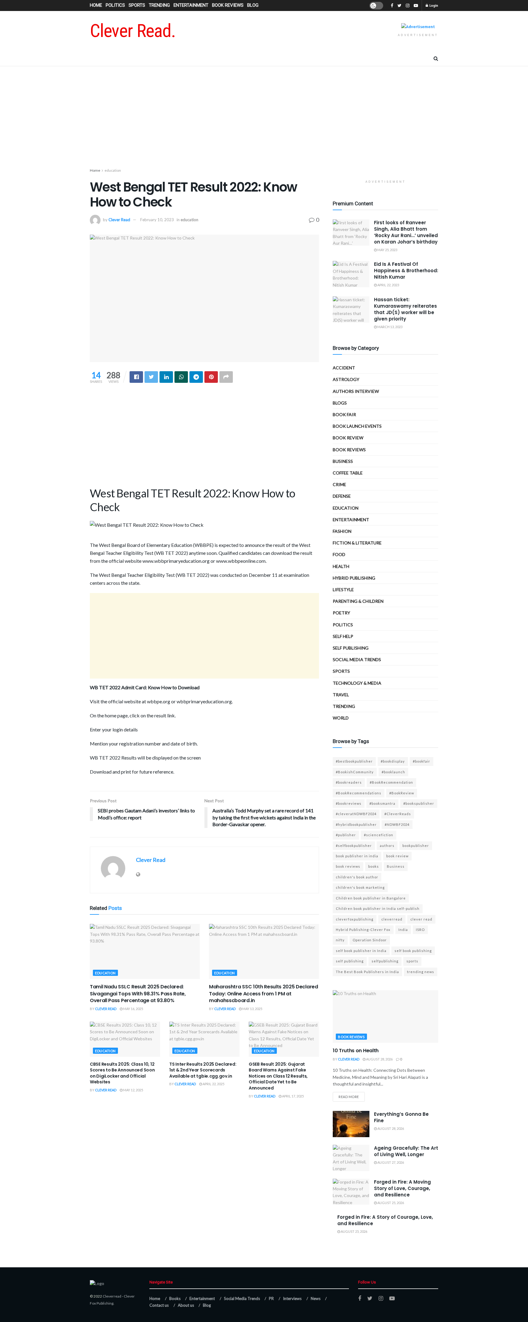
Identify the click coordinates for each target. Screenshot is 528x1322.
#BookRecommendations (358, 793)
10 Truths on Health (356, 1050)
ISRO (420, 930)
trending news (420, 972)
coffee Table (348, 472)
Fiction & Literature (357, 542)
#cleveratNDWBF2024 (356, 814)
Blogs (340, 402)
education (113, 170)
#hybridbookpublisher (356, 824)
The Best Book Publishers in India (367, 972)
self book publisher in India (361, 951)
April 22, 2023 (388, 285)
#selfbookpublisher (354, 846)
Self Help (343, 636)
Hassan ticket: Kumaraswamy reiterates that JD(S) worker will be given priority (405, 309)
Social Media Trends (242, 1298)
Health (341, 566)
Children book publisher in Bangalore (371, 898)
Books (175, 1298)
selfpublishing (385, 961)
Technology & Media (357, 683)
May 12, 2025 (133, 1090)
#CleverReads (397, 814)
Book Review (348, 437)
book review (397, 856)
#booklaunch (393, 772)
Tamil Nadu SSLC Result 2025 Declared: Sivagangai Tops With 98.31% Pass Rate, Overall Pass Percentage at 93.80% (138, 993)
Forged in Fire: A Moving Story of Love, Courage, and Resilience (402, 1188)
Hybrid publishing (354, 577)
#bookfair (421, 761)
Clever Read (119, 219)
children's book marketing (360, 887)
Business (343, 461)
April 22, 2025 (213, 1084)
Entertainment (191, 5)
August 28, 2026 (379, 1059)
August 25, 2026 (390, 1203)
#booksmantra (382, 803)
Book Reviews (228, 5)
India (403, 930)
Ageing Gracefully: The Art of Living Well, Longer (406, 1151)
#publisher (346, 835)
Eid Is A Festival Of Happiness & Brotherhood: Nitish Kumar (406, 270)
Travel (341, 694)
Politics (115, 5)
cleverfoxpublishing (354, 919)
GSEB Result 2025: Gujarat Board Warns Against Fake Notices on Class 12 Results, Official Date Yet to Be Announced (278, 1076)
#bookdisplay (393, 761)
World (341, 717)
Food (339, 554)
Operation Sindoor (370, 940)
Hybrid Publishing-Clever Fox (363, 930)
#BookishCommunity (355, 772)
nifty (340, 940)
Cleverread (112, 1296)
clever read (421, 919)
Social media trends (357, 659)
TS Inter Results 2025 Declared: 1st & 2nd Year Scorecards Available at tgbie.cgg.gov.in (202, 1070)
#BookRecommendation (391, 782)
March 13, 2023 (389, 327)
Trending (159, 5)
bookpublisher (415, 846)
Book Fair (344, 414)
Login (433, 5)
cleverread (391, 919)
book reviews (348, 866)
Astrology (346, 379)
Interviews (292, 1298)
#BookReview (401, 793)
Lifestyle (343, 589)
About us (186, 1305)
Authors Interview (356, 391)
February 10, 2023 (157, 219)
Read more (349, 1097)
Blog (252, 5)
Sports (137, 5)
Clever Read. (133, 31)
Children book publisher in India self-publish (378, 908)
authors (387, 846)
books (373, 866)
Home (96, 5)
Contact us (159, 1305)
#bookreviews (348, 803)
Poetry (341, 612)
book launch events (357, 426)
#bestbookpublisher (354, 761)
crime (339, 484)
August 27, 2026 (390, 1162)
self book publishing (413, 951)
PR (271, 1298)
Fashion (342, 531)
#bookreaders (349, 782)
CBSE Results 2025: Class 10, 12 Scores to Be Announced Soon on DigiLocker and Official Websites (122, 1073)
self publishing (351, 647)
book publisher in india (357, 856)
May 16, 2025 (133, 1009)
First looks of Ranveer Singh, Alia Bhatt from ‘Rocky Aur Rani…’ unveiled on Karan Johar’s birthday (406, 232)
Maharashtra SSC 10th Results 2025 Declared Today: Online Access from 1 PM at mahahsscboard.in (263, 993)
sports (412, 961)
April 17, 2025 (292, 1096)
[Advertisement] (264, 118)
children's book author (357, 877)
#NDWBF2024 (397, 824)
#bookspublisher (418, 803)
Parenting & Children (358, 601)
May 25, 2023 (387, 250)
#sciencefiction (378, 835)
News (316, 1298)
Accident (344, 367)
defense (342, 496)
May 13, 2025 (252, 1009)
